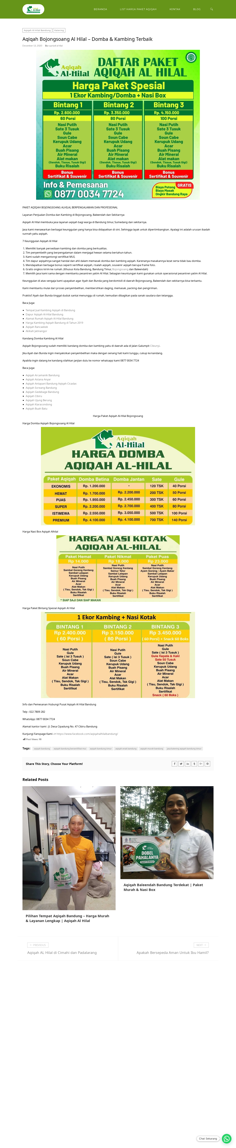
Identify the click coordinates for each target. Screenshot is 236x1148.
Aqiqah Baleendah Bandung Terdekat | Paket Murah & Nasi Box (163, 887)
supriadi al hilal (55, 45)
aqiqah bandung (42, 748)
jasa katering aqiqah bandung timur (184, 748)
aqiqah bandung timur (101, 748)
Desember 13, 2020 (32, 45)
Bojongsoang (120, 269)
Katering (59, 30)
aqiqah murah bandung (151, 748)
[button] (227, 1139)
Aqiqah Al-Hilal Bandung (37, 30)
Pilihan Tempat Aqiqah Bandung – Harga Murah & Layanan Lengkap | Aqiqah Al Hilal (67, 918)
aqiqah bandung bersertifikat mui (70, 748)
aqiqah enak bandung (125, 748)
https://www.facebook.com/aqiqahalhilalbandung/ (87, 734)
